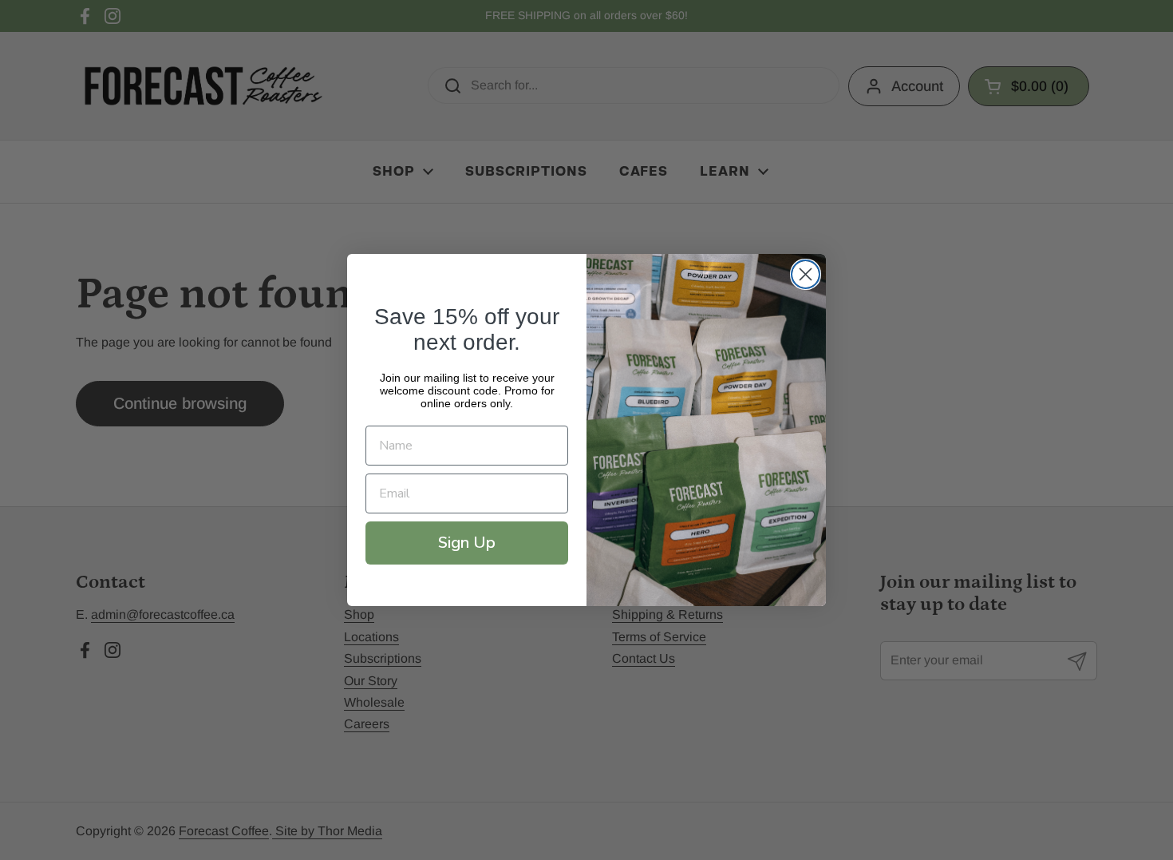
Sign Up (467, 542)
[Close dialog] (806, 274)
